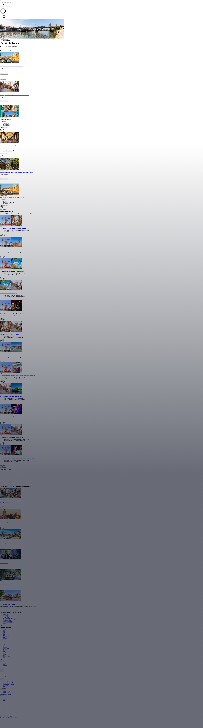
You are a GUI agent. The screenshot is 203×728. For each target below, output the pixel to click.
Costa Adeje (5, 638)
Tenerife (4, 635)
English (4, 699)
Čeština (4, 701)
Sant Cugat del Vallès (6, 656)
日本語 (4, 709)
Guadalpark (4, 623)
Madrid (4, 630)
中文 (3, 714)
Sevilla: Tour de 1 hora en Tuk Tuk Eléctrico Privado (11, 66)
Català (4, 700)
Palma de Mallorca (6, 636)
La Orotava (4, 652)
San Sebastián (5, 649)
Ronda (4, 650)
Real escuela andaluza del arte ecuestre (9, 619)
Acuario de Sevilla (6, 617)
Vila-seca (4, 654)
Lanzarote (4, 639)
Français (4, 705)
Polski (4, 711)
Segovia (4, 655)
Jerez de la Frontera (6, 648)
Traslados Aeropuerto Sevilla (7, 621)
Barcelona (4, 629)
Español (4, 704)
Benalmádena (5, 642)
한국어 (4, 706)
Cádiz (3, 653)
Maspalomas (5, 647)
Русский (4, 712)
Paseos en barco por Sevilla (7, 620)
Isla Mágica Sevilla (6, 614)
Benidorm (4, 643)
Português (4, 710)
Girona (4, 645)
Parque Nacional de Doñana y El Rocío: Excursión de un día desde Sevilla (16, 172)
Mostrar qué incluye (4, 127)
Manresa (4, 657)
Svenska (4, 713)
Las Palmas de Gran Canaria (7, 641)
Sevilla (4, 631)
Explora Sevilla (3, 625)
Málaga (4, 633)
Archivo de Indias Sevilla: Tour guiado (8, 145)
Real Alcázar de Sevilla (6, 615)
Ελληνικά (4, 703)
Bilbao (4, 646)
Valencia (4, 632)
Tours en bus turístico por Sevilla (8, 622)
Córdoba (4, 637)
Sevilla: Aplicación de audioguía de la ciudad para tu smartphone (14, 95)
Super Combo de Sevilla (5, 119)
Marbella (4, 651)
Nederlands (4, 708)
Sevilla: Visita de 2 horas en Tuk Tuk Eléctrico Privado (12, 197)
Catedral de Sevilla (6, 616)
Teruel (4, 644)
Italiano (4, 707)
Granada (4, 634)
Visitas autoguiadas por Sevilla (8, 618)
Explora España (3, 659)
